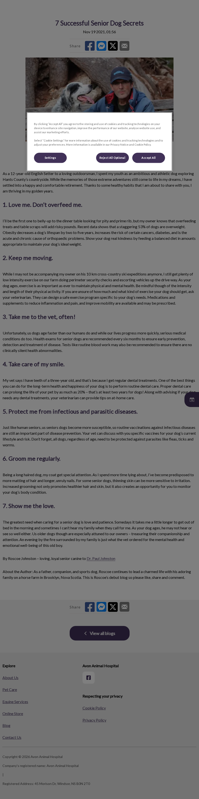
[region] (99, 141)
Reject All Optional (112, 157)
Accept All (148, 157)
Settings (50, 157)
